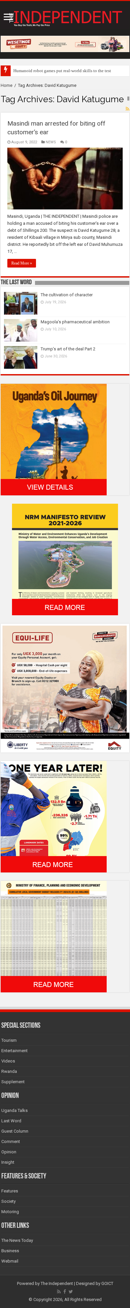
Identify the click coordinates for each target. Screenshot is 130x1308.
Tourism (9, 1040)
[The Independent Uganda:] (65, 17)
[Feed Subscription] (127, 109)
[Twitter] (71, 1292)
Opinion (8, 1151)
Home (6, 85)
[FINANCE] (54, 936)
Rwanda (9, 1071)
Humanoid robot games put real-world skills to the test (62, 70)
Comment (10, 1141)
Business (10, 1250)
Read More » (21, 263)
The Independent (57, 1283)
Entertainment (14, 1050)
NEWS (51, 142)
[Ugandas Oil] (54, 439)
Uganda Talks (14, 1110)
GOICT (107, 1283)
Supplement (13, 1081)
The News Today (17, 1240)
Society (8, 1201)
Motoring (10, 1211)
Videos (8, 1061)
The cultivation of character (67, 294)
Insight (7, 1162)
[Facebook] (65, 1292)
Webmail (9, 1261)
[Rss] (58, 1292)
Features (9, 1190)
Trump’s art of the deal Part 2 (68, 348)
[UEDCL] (54, 816)
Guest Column (14, 1131)
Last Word (11, 1120)
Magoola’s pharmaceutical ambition (75, 321)
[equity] (65, 687)
